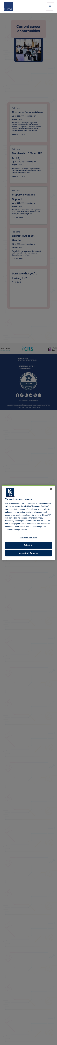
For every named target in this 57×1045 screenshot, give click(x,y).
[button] (50, 6)
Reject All (28, 545)
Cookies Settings (28, 537)
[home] (11, 6)
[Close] (51, 489)
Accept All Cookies (28, 553)
